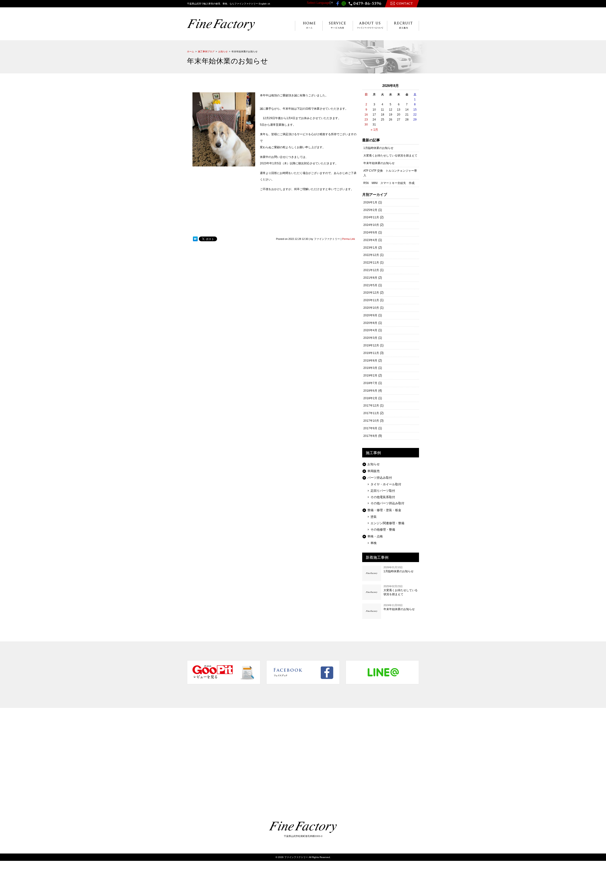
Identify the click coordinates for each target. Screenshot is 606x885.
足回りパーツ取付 (382, 490)
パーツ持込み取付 (379, 477)
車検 (373, 543)
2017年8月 (370, 436)
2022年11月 (371, 262)
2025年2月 (370, 210)
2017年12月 (371, 405)
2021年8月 (370, 277)
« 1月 (374, 129)
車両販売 (373, 471)
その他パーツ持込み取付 (387, 503)
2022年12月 (371, 255)
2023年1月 (370, 247)
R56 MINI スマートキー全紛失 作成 (388, 183)
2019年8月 (370, 360)
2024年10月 (371, 225)
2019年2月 (370, 375)
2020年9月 (370, 315)
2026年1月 (370, 202)
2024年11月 (371, 217)
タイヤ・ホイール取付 (385, 484)
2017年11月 (371, 413)
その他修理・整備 (382, 529)
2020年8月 (370, 323)
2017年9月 (370, 428)
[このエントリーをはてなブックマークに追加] (195, 238)
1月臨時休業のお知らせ (378, 148)
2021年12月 (371, 270)
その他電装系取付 (382, 497)
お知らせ (373, 464)
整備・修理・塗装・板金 (384, 510)
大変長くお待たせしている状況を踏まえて (390, 155)
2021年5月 (370, 285)
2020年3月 (370, 338)
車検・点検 (375, 536)
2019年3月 (370, 368)
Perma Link (348, 238)
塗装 (373, 516)
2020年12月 (371, 292)
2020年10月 (371, 307)
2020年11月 (371, 300)
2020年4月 (370, 330)
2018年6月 (370, 390)
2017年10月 (371, 420)
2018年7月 (370, 383)
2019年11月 (371, 353)
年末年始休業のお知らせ (379, 163)
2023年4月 (370, 240)
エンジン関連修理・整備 (387, 523)
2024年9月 (370, 232)
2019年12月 (371, 345)
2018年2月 (370, 398)
